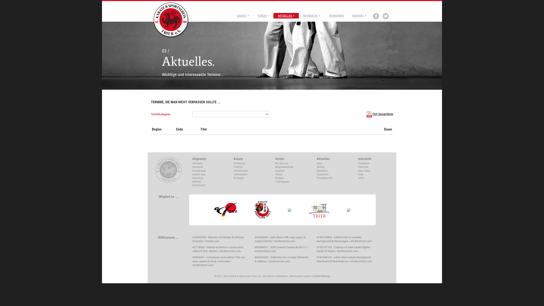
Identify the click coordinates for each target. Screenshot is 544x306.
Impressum (198, 178)
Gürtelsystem (240, 174)
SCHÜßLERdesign (321, 276)
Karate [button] (242, 15)
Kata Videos (364, 170)
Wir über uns (281, 163)
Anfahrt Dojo (198, 174)
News (319, 163)
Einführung (239, 163)
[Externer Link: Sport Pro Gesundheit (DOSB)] (349, 209)
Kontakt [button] (358, 15)
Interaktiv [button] (310, 15)
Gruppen (279, 178)
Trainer (279, 174)
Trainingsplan (282, 181)
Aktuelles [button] (285, 15)
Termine (321, 167)
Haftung (196, 181)
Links (360, 174)
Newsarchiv (323, 174)
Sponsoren (336, 15)
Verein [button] (262, 15)
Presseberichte (324, 178)
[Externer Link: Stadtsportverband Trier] (319, 209)
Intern (361, 178)
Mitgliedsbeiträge (284, 167)
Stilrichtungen (241, 170)
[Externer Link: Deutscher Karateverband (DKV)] (226, 209)
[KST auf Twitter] (385, 16)
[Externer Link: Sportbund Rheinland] (290, 209)
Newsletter (322, 170)
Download (363, 167)
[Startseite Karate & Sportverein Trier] (171, 19)
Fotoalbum (363, 163)
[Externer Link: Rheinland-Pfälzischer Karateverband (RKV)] (262, 209)
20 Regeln (239, 178)
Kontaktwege (199, 170)
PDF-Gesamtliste (383, 114)
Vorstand (280, 170)
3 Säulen (238, 167)
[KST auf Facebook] (376, 16)
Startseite (197, 163)
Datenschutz (198, 185)
